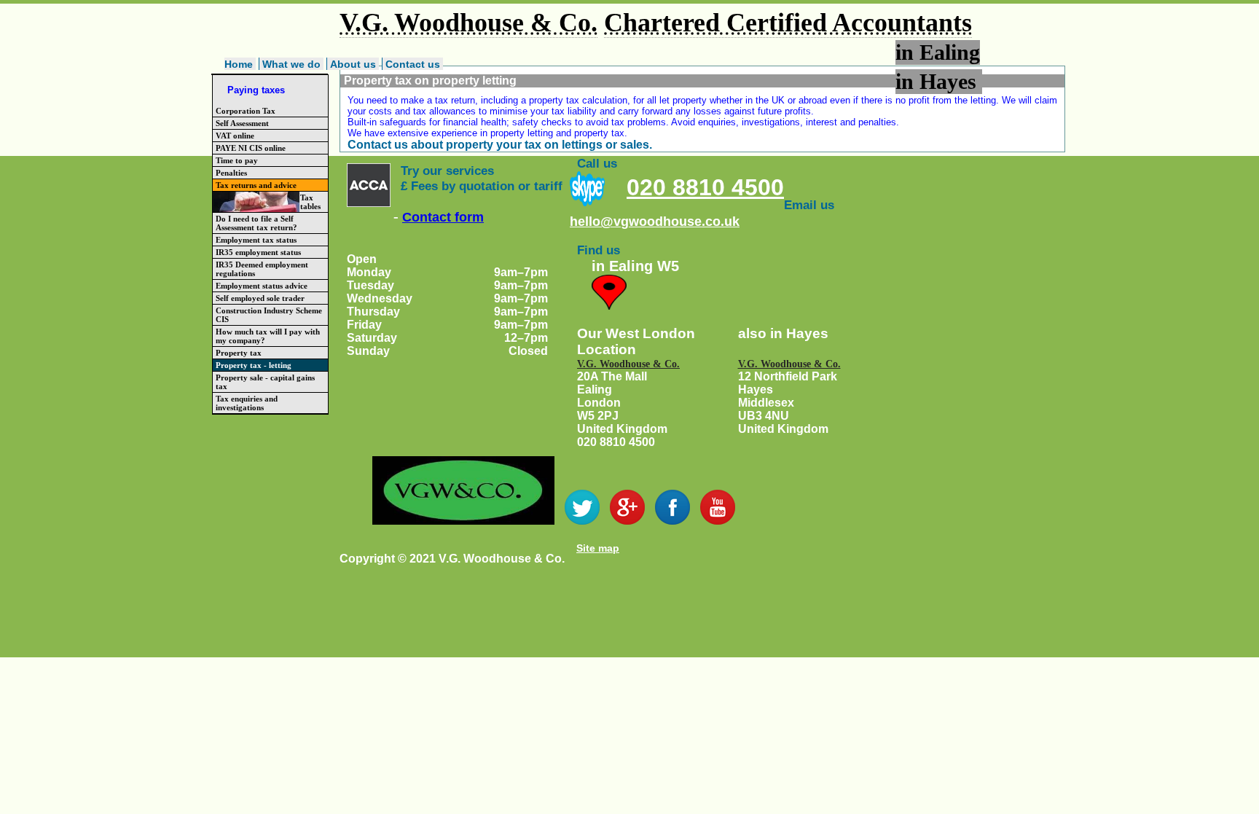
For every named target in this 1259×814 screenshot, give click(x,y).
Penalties (231, 172)
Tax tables (310, 202)
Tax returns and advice (256, 185)
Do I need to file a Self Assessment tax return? (256, 223)
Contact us (412, 64)
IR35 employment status (258, 252)
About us (353, 64)
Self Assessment (242, 123)
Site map (597, 548)
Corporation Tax (245, 110)
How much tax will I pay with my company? (268, 336)
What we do (291, 64)
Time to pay (237, 160)
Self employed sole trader (260, 298)
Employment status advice (261, 285)
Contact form (443, 217)
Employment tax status (256, 239)
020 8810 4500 (705, 187)
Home (238, 64)
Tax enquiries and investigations (247, 403)
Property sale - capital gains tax (265, 382)
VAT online (235, 135)
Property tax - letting (253, 365)
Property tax (239, 352)
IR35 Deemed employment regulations (262, 269)
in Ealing (937, 52)
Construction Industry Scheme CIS (269, 315)
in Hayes (938, 81)
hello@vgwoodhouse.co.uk (655, 221)
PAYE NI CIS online (251, 148)
